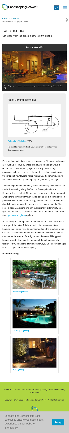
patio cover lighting (17, 215)
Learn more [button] (11, 428)
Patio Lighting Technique (17, 141)
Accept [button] (58, 422)
